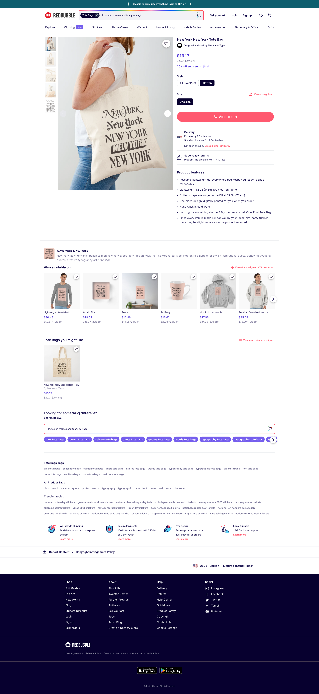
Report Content (59, 552)
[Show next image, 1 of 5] (167, 113)
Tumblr (215, 605)
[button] (159, 3)
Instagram (217, 588)
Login (68, 616)
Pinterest (216, 611)
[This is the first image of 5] (63, 113)
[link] (55, 439)
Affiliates (114, 605)
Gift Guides (72, 588)
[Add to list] (166, 44)
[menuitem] (50, 27)
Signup (69, 622)
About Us (114, 588)
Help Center (164, 599)
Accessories (217, 27)
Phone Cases (120, 27)
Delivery (162, 588)
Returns (161, 594)
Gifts (271, 27)
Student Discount (76, 611)
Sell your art (116, 611)
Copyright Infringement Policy (95, 552)
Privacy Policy (93, 653)
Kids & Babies (192, 27)
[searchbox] (159, 429)
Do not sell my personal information (123, 653)
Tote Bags (50, 462)
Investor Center (118, 594)
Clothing (73, 27)
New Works (72, 599)
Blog (68, 605)
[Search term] (198, 15)
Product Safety (166, 611)
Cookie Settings (167, 627)
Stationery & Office (246, 27)
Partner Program (118, 599)
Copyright (163, 616)
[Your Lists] (261, 15)
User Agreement (74, 653)
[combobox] (141, 15)
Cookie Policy (151, 653)
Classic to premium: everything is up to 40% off (159, 3)
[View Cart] (270, 15)
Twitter (215, 599)
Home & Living (165, 27)
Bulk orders (72, 627)
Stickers (97, 27)
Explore (50, 27)
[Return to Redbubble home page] (60, 15)
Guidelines (163, 605)
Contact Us (164, 622)
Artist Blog (115, 622)
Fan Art (70, 594)
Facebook (217, 594)
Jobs (111, 616)
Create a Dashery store (123, 627)
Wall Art (142, 27)
